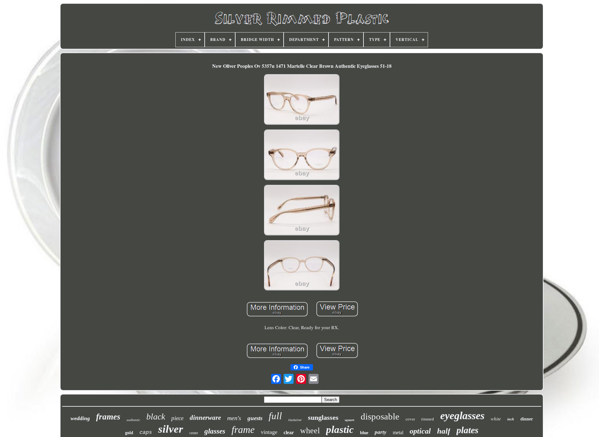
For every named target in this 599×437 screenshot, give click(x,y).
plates (467, 430)
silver (170, 429)
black (155, 416)
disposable (380, 416)
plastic (340, 429)
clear (289, 432)
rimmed (427, 419)
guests (254, 418)
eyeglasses (462, 415)
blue (364, 432)
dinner (526, 419)
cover (410, 419)
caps (145, 432)
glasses (214, 431)
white (496, 418)
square (349, 420)
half (443, 431)
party (381, 432)
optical (420, 431)
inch (510, 419)
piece (177, 418)
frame (243, 429)
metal (398, 432)
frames (108, 416)
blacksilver (295, 420)
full (275, 415)
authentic (133, 420)
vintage (269, 432)
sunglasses (323, 417)
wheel (310, 430)
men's (234, 417)
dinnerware (205, 417)
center (193, 433)
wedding (80, 418)
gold (129, 432)
